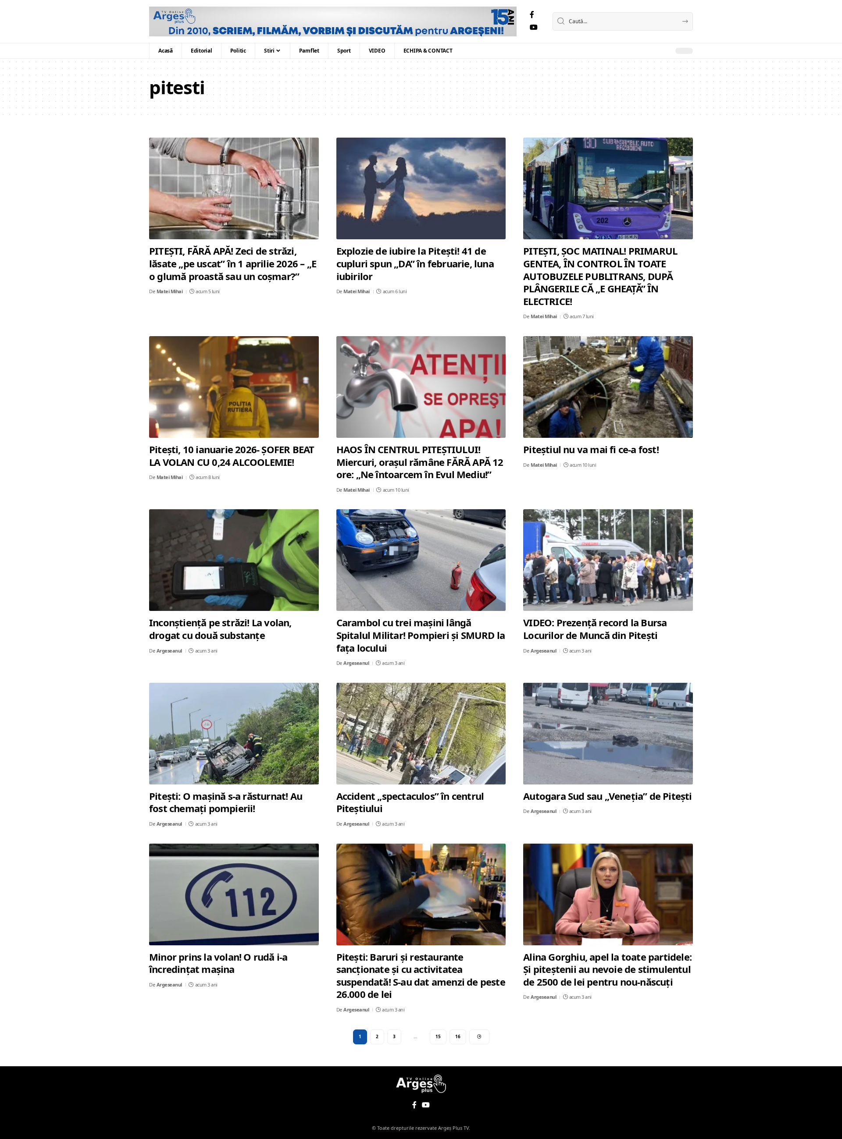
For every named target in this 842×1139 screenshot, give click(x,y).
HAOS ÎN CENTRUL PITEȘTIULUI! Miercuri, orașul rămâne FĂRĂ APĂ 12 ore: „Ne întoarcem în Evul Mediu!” (419, 462)
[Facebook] (532, 15)
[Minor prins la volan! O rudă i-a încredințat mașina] (234, 894)
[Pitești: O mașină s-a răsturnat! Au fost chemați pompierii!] (234, 733)
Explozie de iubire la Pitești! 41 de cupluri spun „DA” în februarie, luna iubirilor (415, 263)
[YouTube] (534, 27)
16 (457, 1036)
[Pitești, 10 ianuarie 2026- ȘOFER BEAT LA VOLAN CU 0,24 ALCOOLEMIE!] (234, 387)
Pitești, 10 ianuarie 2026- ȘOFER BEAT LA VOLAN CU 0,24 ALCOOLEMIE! (231, 455)
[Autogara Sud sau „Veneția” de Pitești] (608, 733)
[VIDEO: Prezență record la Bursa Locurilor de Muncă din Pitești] (608, 560)
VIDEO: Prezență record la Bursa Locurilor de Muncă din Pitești (595, 629)
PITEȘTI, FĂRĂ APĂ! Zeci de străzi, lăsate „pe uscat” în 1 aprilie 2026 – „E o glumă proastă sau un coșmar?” (232, 263)
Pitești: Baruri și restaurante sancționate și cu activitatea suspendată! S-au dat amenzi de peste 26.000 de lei (420, 975)
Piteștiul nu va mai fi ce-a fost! (591, 449)
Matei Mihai (170, 291)
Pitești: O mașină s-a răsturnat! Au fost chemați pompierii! (225, 802)
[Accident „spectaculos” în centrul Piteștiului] (421, 733)
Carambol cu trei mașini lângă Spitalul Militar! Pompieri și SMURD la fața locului (420, 635)
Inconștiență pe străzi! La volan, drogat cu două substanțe (220, 629)
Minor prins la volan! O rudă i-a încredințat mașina (218, 963)
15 (438, 1036)
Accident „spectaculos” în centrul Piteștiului (410, 802)
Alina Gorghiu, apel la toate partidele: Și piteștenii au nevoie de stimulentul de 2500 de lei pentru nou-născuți (607, 969)
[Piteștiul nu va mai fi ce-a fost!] (608, 387)
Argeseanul (169, 650)
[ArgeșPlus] (333, 21)
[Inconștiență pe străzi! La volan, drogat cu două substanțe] (234, 560)
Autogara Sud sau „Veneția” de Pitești (607, 795)
